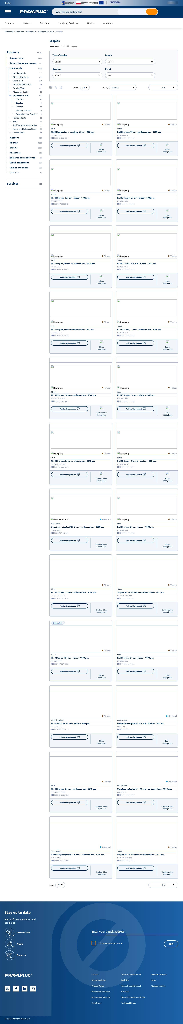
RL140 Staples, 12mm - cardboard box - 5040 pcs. (73, 592)
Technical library (128, 1003)
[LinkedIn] (24, 988)
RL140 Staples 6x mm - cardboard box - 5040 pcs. (73, 789)
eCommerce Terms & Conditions (101, 1000)
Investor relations (159, 974)
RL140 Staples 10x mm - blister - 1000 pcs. (70, 197)
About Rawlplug (99, 980)
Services (27, 22)
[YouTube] (7, 988)
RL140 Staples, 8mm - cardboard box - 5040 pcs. (73, 461)
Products (9, 22)
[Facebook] (16, 988)
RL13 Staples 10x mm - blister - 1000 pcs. (70, 657)
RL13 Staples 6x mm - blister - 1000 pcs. (135, 657)
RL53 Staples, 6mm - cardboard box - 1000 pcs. (72, 329)
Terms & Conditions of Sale (133, 997)
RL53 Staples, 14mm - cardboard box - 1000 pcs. (73, 263)
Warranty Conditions (101, 991)
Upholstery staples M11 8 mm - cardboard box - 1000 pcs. (77, 854)
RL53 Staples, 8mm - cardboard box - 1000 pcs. (72, 132)
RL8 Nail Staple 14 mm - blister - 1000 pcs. (70, 723)
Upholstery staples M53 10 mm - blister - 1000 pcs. (140, 723)
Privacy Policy (98, 985)
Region (8, 3)
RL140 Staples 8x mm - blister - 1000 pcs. (136, 197)
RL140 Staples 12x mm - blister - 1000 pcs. (136, 263)
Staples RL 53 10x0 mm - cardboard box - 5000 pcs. (140, 592)
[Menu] (8, 11)
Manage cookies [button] (158, 985)
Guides (90, 22)
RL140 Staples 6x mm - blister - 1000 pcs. (136, 395)
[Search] (152, 12)
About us (108, 22)
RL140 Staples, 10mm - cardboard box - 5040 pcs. (73, 395)
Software (45, 22)
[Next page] (173, 87)
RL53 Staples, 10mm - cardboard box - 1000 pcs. (139, 132)
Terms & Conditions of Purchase (131, 988)
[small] (81, 110)
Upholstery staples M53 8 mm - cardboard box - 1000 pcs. (77, 526)
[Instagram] (33, 988)
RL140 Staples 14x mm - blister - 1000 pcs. (136, 461)
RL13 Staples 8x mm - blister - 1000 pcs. (135, 526)
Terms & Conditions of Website (131, 977)
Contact (95, 974)
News (153, 980)
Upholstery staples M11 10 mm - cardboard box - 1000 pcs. (144, 789)
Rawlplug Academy (68, 22)
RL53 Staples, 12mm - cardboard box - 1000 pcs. (139, 329)
